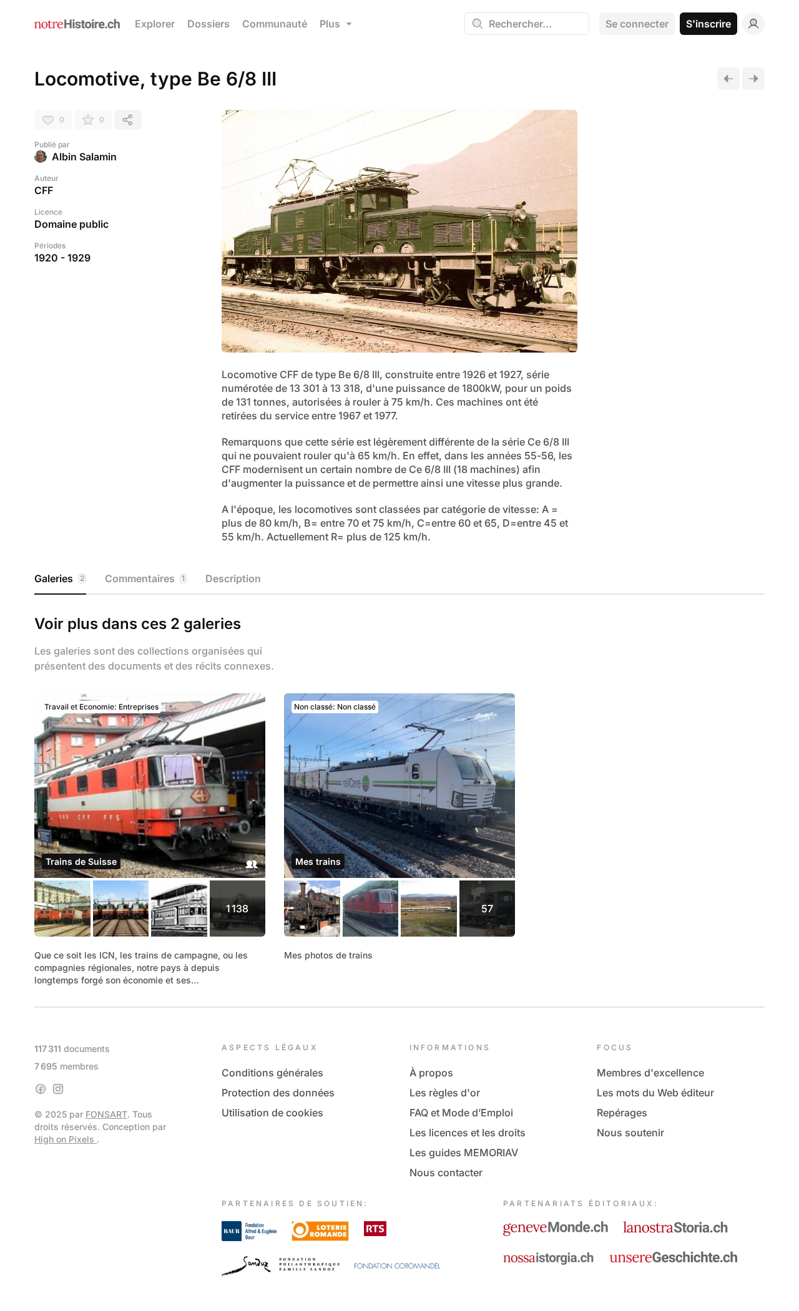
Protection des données (278, 1092)
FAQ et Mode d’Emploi (461, 1112)
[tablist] (399, 579)
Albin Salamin (84, 156)
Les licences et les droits (467, 1132)
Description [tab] (233, 578)
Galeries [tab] (59, 578)
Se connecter (637, 23)
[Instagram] (58, 1089)
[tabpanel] (399, 798)
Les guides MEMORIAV (463, 1152)
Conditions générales (272, 1072)
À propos (431, 1072)
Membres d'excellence (650, 1072)
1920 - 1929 (62, 257)
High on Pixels (65, 1139)
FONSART (106, 1114)
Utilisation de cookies (272, 1112)
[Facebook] (40, 1089)
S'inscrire (708, 23)
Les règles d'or (444, 1092)
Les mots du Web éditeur (655, 1092)
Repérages (622, 1112)
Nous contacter (446, 1172)
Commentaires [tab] (145, 578)
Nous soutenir (630, 1132)
